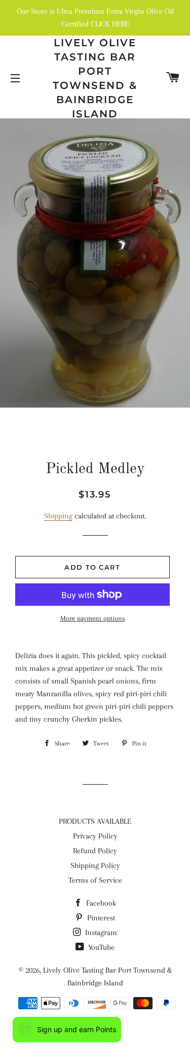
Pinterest (100, 917)
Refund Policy (95, 850)
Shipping (58, 515)
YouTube (100, 947)
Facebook (100, 903)
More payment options (92, 618)
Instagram (100, 932)
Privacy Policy (95, 836)
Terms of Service (95, 880)
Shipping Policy (95, 865)
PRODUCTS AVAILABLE (95, 821)
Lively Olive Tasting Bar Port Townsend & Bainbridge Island (95, 78)
